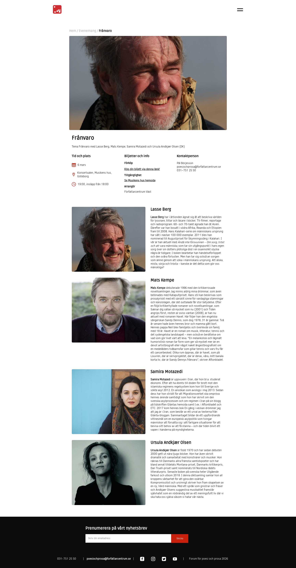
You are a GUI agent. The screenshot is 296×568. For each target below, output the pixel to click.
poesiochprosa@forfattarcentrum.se (109, 558)
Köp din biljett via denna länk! (142, 169)
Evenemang (87, 31)
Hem (72, 31)
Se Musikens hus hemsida (139, 180)
